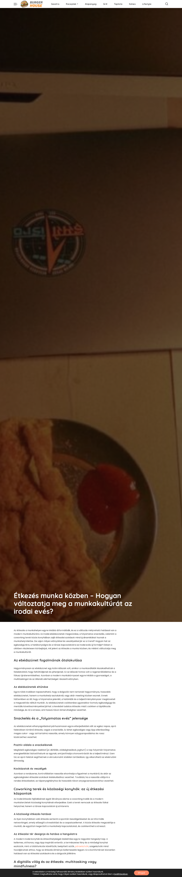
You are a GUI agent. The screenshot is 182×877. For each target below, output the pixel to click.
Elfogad (141, 873)
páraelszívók (82, 846)
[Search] (166, 4)
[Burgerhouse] (32, 4)
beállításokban (121, 874)
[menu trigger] (17, 4)
